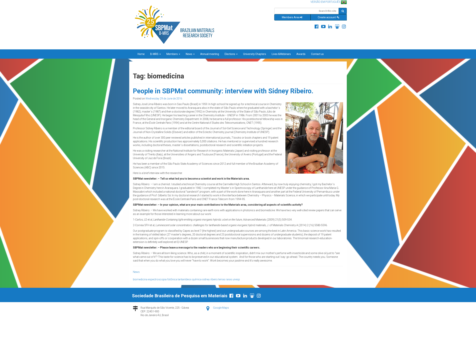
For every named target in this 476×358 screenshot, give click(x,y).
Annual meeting (209, 54)
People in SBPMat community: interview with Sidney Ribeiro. (223, 91)
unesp (236, 279)
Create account (327, 17)
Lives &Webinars (281, 54)
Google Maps (221, 307)
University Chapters (254, 54)
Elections (230, 54)
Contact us (317, 54)
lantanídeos (185, 279)
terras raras (225, 279)
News (189, 54)
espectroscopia (157, 279)
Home (141, 54)
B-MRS (154, 54)
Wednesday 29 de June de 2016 (164, 98)
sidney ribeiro (210, 279)
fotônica (172, 279)
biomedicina (140, 279)
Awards (300, 54)
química (197, 279)
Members (172, 54)
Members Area (291, 17)
